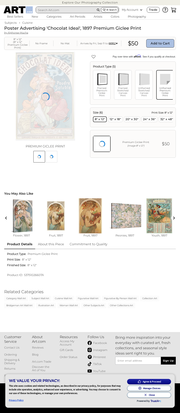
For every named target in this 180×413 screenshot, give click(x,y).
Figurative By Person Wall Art (120, 298)
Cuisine (27, 22)
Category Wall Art (16, 298)
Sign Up (168, 360)
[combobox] (66, 10)
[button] (90, 2)
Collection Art (149, 298)
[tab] (102, 85)
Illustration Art (46, 305)
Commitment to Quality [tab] (88, 244)
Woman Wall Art (69, 305)
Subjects (11, 22)
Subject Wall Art (40, 298)
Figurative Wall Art (88, 298)
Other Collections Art (121, 305)
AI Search (111, 9)
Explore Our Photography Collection (90, 2)
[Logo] (18, 9)
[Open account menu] (141, 10)
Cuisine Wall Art (63, 298)
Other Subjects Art (93, 305)
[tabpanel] (133, 133)
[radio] (100, 119)
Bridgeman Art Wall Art (19, 305)
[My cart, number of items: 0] (173, 10)
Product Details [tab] (19, 244)
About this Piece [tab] (51, 244)
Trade (153, 9)
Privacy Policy (16, 400)
